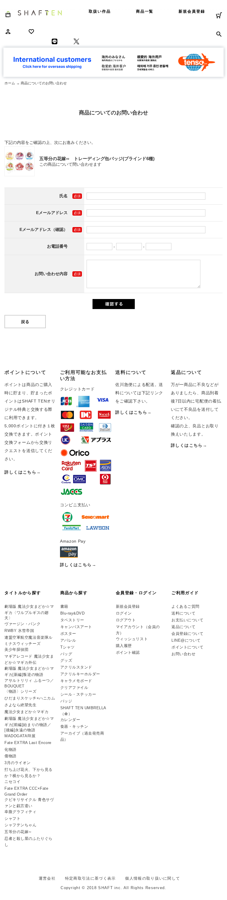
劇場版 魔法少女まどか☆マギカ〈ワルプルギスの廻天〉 (29, 612)
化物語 (10, 749)
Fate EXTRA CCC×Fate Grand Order (26, 791)
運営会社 (47, 878)
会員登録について (187, 633)
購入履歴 (124, 645)
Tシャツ (67, 647)
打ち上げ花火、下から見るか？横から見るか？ (28, 772)
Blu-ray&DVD (72, 613)
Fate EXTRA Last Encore (27, 742)
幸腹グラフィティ (20, 811)
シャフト (12, 818)
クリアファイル (74, 687)
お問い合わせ (183, 654)
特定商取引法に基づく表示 (90, 878)
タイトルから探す (22, 592)
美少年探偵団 (16, 649)
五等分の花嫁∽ (18, 832)
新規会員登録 (192, 11)
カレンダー (70, 719)
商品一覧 (145, 11)
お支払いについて (187, 620)
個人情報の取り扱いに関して (152, 878)
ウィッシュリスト (132, 639)
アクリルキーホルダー (80, 674)
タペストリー (72, 620)
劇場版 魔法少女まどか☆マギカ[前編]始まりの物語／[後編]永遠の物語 (29, 724)
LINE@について (186, 640)
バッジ (66, 701)
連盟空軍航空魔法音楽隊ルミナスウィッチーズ (28, 640)
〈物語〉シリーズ (20, 691)
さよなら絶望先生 (20, 705)
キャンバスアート (76, 627)
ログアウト (126, 620)
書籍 (64, 606)
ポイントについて (187, 647)
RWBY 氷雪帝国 (19, 630)
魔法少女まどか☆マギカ (26, 712)
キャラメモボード (76, 681)
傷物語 (10, 756)
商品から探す (73, 592)
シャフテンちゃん (20, 825)
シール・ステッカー (78, 694)
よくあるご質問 (185, 606)
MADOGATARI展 (19, 736)
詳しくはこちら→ (22, 472)
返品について (183, 627)
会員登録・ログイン (136, 592)
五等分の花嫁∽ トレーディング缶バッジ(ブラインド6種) (97, 158)
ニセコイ (12, 781)
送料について (183, 613)
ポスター (68, 633)
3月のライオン (17, 763)
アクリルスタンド (76, 667)
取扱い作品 (100, 11)
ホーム (9, 83)
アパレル (68, 640)
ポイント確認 (128, 652)
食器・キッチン (74, 726)
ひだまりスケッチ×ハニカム (29, 698)
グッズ (66, 660)
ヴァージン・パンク (22, 624)
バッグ (66, 654)
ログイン (124, 613)
